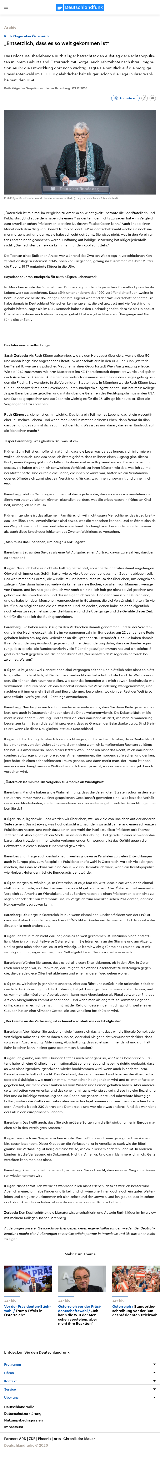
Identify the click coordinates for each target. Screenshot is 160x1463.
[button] (6, 7)
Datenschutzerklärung (22, 1413)
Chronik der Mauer (79, 1438)
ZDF (33, 1438)
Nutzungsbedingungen (23, 1420)
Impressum (13, 1427)
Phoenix (45, 1438)
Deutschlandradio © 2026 (26, 1445)
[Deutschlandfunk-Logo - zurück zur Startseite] (80, 7)
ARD (23, 1438)
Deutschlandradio (19, 1407)
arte (58, 1438)
